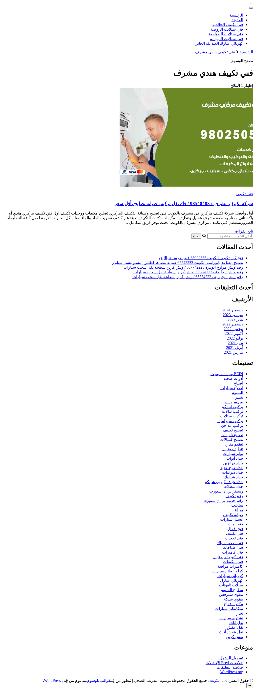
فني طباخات (233, 547)
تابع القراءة (244, 231)
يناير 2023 (235, 319)
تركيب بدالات (232, 411)
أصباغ (238, 383)
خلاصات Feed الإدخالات (224, 663)
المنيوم (237, 392)
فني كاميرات (232, 552)
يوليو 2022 (235, 338)
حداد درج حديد (231, 468)
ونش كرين (234, 637)
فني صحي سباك (230, 543)
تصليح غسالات (231, 439)
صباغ (239, 510)
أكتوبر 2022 (234, 333)
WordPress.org (231, 672)
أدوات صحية (233, 378)
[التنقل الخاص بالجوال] (251, 3)
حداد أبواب (234, 458)
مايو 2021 (235, 343)
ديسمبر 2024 (232, 310)
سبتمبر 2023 (233, 315)
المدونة (237, 20)
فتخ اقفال (235, 529)
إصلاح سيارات (231, 388)
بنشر (239, 397)
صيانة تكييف (233, 515)
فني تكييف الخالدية (227, 24)
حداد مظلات (233, 486)
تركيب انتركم (232, 407)
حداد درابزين (233, 463)
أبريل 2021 (234, 347)
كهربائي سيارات (230, 576)
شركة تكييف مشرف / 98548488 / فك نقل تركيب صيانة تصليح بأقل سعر (184, 203)
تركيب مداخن (232, 425)
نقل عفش (235, 627)
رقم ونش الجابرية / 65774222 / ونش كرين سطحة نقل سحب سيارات (187, 277)
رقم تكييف (234, 496)
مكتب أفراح (233, 604)
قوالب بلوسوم (98, 680)
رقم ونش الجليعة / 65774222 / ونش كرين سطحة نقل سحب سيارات (188, 272)
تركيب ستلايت (231, 416)
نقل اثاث (236, 623)
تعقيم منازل (233, 444)
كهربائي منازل (231, 580)
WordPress (52, 680)
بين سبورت (234, 402)
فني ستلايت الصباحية (226, 34)
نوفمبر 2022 (233, 329)
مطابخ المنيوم (232, 590)
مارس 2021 (233, 352)
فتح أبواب (235, 524)
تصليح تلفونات (232, 435)
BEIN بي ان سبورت (227, 374)
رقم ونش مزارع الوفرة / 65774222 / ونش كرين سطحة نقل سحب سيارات (183, 267)
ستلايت (237, 505)
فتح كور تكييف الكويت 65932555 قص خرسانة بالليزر (200, 258)
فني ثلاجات (234, 538)
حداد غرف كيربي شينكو (224, 482)
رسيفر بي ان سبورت (226, 491)
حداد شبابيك (233, 477)
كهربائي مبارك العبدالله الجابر (219, 43)
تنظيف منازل (232, 449)
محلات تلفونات (231, 585)
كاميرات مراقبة (230, 566)
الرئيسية (236, 15)
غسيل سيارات (231, 519)
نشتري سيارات (231, 618)
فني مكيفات (233, 561)
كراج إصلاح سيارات (227, 571)
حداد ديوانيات (232, 472)
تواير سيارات (233, 454)
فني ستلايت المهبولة (226, 39)
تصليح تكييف (233, 430)
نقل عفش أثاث (231, 632)
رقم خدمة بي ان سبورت (223, 500)
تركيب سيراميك (230, 421)
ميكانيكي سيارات (229, 608)
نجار (239, 613)
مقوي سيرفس (231, 594)
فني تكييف (244, 194)
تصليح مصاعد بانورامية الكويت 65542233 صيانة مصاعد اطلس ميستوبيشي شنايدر (177, 262)
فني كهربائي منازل (228, 557)
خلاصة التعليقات (230, 667)
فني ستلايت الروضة (227, 29)
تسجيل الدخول (231, 658)
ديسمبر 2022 (232, 324)
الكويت (215, 680)
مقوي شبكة (233, 599)
